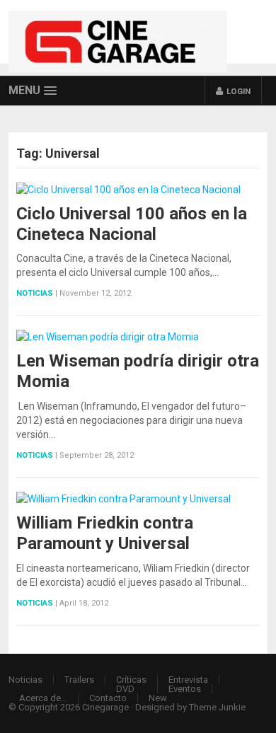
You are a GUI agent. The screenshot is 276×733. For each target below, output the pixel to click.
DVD (125, 688)
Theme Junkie (217, 707)
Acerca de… (43, 698)
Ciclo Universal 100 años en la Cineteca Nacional (131, 224)
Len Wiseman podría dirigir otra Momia (137, 371)
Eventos (184, 688)
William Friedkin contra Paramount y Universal (104, 533)
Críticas (131, 679)
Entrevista (188, 679)
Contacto (108, 698)
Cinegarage (105, 707)
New (158, 698)
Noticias (34, 293)
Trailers (79, 679)
